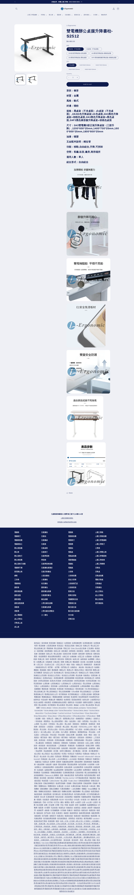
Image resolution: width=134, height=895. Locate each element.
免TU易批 (56, 732)
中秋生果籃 (83, 829)
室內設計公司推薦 (68, 675)
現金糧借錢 (48, 751)
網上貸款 (66, 726)
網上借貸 (74, 726)
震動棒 (58, 762)
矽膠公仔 (94, 753)
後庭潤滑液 (74, 813)
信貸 (79, 721)
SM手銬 (50, 802)
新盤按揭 (56, 743)
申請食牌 (44, 699)
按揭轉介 (89, 718)
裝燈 (47, 659)
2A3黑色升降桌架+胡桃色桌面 (101, 53)
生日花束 (71, 824)
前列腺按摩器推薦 (49, 818)
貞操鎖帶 (40, 810)
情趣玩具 (88, 759)
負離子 (68, 859)
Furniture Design (51, 713)
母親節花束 (62, 826)
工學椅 (97, 548)
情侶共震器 (59, 797)
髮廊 (68, 843)
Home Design (92, 708)
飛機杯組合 (43, 786)
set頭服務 (88, 878)
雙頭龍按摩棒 (72, 764)
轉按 (90, 735)
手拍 (62, 805)
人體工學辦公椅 (101, 552)
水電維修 (88, 656)
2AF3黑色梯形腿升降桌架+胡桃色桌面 (104, 57)
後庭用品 (77, 810)
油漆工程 (76, 659)
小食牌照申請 (95, 699)
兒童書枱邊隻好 (47, 567)
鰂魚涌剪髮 (92, 845)
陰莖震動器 (95, 791)
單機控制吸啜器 (56, 772)
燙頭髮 (85, 859)
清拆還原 (64, 651)
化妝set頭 (71, 878)
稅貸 (95, 726)
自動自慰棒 (68, 767)
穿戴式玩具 (95, 780)
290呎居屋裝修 (67, 681)
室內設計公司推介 (54, 675)
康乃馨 (78, 835)
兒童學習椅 (45, 556)
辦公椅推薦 (18, 548)
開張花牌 (87, 826)
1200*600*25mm (86, 65)
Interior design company (77, 708)
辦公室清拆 (58, 654)
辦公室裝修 (58, 648)
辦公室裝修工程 (39, 648)
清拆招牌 (81, 654)
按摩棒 (52, 762)
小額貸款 (50, 726)
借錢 (98, 716)
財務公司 (50, 718)
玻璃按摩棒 (69, 770)
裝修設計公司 (84, 672)
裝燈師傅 (53, 659)
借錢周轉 (92, 748)
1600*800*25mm (75, 70)
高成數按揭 (80, 745)
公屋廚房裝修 (63, 686)
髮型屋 (64, 843)
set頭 (77, 878)
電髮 (40, 875)
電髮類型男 (48, 889)
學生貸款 (92, 732)
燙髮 (81, 859)
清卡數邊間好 (93, 751)
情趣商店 (96, 759)
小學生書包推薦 (47, 603)
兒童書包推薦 (46, 607)
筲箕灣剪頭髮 (92, 848)
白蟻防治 (73, 667)
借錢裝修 (84, 724)
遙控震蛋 (50, 778)
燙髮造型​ (91, 859)
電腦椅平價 (18, 567)
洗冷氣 (82, 662)
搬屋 (49, 670)
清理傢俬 (72, 651)
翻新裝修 (45, 689)
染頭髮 (83, 856)
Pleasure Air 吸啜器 (52, 775)
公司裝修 (96, 691)
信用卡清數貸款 (65, 751)
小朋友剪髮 (59, 867)
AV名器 (67, 786)
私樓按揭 (72, 743)
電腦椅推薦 (18, 540)
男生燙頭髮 (46, 883)
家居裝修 (52, 643)
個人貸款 (60, 724)
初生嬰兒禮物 (73, 829)
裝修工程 (79, 645)
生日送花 (79, 824)
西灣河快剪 (88, 851)
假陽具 (39, 799)
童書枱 (44, 579)
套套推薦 (51, 821)
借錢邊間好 (80, 718)
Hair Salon (45, 843)
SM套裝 (83, 799)
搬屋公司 (70, 670)
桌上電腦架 (18, 615)
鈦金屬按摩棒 (58, 770)
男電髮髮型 (57, 889)
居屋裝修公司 (89, 678)
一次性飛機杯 (76, 789)
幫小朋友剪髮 (68, 867)
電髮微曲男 (84, 875)
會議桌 (76, 705)
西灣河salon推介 (62, 845)
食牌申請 (37, 699)
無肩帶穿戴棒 (60, 783)
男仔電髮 (69, 875)
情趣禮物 (77, 797)
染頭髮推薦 (91, 856)
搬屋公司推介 (79, 670)
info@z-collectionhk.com (67, 522)
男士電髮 (57, 856)
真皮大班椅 (72, 579)
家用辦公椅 (18, 571)
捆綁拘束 (94, 799)
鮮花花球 (75, 840)
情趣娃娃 (73, 756)
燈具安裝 (61, 659)
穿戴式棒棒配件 (49, 783)
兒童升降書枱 (46, 571)
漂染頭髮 (37, 859)
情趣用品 (38, 762)
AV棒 (97, 764)
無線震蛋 (92, 778)
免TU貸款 (78, 729)
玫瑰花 (52, 835)
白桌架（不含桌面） (93, 49)
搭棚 (62, 662)
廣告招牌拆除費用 (54, 656)
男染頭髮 (37, 872)
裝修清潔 (97, 664)
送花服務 (95, 821)
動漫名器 (85, 786)
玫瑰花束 (45, 835)
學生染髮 (68, 870)
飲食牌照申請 (94, 697)
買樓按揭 (64, 743)
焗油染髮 (42, 870)
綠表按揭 (42, 745)
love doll (81, 756)
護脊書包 (44, 587)
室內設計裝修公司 (71, 672)
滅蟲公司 (79, 664)
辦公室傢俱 (61, 705)
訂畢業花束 (38, 826)
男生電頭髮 (55, 886)
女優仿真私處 (76, 786)
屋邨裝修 (54, 686)
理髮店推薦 (57, 843)
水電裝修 (96, 656)
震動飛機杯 (44, 789)
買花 (81, 840)
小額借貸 (58, 726)
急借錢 (38, 718)
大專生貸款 (44, 735)
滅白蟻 (81, 667)
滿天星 (43, 837)
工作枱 (82, 705)
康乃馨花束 (70, 835)
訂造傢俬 (90, 648)
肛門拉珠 (47, 813)
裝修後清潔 (88, 664)
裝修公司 (86, 645)
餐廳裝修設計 (46, 697)
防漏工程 (41, 659)
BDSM (61, 799)
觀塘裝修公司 (39, 694)
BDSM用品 (69, 799)
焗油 (78, 862)
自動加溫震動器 (84, 780)
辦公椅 (16, 552)
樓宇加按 (56, 737)
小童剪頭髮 (76, 864)
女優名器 (60, 786)
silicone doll (89, 756)
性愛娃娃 (86, 753)
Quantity (69, 73)
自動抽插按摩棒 (48, 767)
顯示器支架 (72, 607)
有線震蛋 (45, 780)
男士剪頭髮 (88, 853)
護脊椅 (16, 587)
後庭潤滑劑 (95, 813)
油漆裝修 (83, 659)
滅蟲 (68, 664)
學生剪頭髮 (95, 867)
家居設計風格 (69, 645)
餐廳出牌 (52, 699)
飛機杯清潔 (57, 791)
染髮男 (92, 870)
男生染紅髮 (65, 872)
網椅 (16, 575)
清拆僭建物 (49, 651)
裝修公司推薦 (94, 672)
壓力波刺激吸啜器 (91, 772)
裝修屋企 (86, 675)
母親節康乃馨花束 (89, 835)
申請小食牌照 (38, 702)
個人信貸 (68, 724)
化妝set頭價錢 (51, 878)
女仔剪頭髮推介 (48, 856)
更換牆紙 (43, 670)
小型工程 (39, 664)
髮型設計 (45, 853)
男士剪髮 (70, 853)
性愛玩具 (46, 762)
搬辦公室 (96, 670)
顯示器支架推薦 (74, 611)
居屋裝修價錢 (69, 678)
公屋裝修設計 (55, 683)
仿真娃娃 (58, 756)
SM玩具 (77, 799)
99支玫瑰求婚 (91, 832)
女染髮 (68, 889)
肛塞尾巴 (59, 813)
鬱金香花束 (78, 837)
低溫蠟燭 (82, 805)
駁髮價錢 (78, 880)
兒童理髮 (40, 867)
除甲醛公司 (65, 667)
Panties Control (68, 778)
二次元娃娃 (73, 759)
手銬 (44, 802)
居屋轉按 (89, 737)
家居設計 (60, 645)
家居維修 (42, 645)
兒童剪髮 (92, 864)
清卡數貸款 (77, 751)
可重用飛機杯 (65, 789)
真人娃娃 (50, 756)
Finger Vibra (72, 780)
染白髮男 (73, 872)
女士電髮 (74, 856)
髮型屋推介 (74, 843)
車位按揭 (89, 740)
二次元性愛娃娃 (61, 759)
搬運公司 (62, 670)
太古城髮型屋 (54, 848)
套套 (57, 821)
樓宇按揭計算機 (54, 748)
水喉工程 (65, 656)
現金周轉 (39, 751)
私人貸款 (93, 721)
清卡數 (55, 751)
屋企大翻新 (95, 686)
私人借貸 (43, 724)
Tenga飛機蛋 (92, 789)
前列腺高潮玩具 (67, 794)
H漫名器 (92, 786)
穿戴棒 (69, 783)
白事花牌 (55, 829)
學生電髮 (52, 875)
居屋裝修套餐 (58, 678)
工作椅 (16, 579)
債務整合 (47, 721)
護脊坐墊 (17, 595)
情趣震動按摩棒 (67, 762)
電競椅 (70, 532)
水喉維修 (73, 656)
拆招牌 (74, 654)
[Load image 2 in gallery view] (32, 79)
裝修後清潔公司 (41, 667)
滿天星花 (50, 837)
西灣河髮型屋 (51, 845)
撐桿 (76, 805)
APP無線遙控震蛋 (81, 778)
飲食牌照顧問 (83, 697)
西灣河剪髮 (93, 843)
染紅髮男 (57, 872)
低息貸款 (72, 721)
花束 (35, 824)
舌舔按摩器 (79, 772)
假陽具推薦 (54, 799)
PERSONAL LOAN (85, 726)
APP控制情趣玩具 (93, 794)
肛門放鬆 (45, 816)
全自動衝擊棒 (78, 767)
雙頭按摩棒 (62, 764)
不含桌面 (71, 65)
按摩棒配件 (87, 770)
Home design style (51, 710)
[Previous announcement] (15, 2)
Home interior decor (80, 710)
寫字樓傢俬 (99, 603)
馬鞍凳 (16, 611)
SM (88, 799)
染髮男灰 (94, 872)
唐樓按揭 (69, 740)
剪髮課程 (54, 862)
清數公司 (58, 718)
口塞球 (95, 802)
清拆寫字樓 (67, 654)
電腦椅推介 (18, 544)
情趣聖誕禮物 (86, 797)
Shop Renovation (40, 716)
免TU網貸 (64, 732)
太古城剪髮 (73, 848)
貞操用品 (77, 807)
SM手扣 (56, 802)
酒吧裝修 (96, 694)
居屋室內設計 (48, 678)
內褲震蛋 (58, 778)
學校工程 (66, 648)
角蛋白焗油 (84, 862)
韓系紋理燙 (63, 883)
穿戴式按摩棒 (77, 783)
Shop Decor (52, 716)
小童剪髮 (68, 864)
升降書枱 (98, 587)
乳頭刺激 (54, 807)
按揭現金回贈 (82, 748)
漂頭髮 (97, 856)
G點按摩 (49, 764)
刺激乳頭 (62, 807)
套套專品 (79, 818)
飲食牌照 (74, 697)
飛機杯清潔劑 (66, 791)
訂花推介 (87, 821)
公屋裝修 (46, 683)
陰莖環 (36, 797)
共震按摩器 (69, 797)
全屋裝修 (67, 643)
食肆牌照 (67, 699)
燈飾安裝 (68, 659)
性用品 (64, 753)
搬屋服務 (55, 670)
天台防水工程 (49, 664)
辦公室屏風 (90, 705)
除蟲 (73, 664)
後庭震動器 (86, 816)
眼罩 (72, 802)
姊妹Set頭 (37, 880)
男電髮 (63, 875)
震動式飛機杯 (54, 789)
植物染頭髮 (62, 859)
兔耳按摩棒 (82, 764)
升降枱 (97, 567)
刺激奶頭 (69, 807)
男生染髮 (51, 872)
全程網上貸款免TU (90, 729)
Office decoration (78, 716)
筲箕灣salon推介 (69, 851)
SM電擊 (47, 807)
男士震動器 (86, 791)
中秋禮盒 (92, 829)
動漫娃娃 (81, 759)
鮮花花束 (67, 840)
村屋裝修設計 (69, 689)
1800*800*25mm (91, 70)
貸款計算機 (70, 735)
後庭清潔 (77, 816)
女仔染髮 (83, 889)
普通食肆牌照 (76, 699)
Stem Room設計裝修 (78, 648)
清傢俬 (87, 651)
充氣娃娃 (44, 759)
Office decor (91, 716)
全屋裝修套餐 (77, 643)
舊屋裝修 (52, 689)
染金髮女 (71, 891)
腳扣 (62, 802)
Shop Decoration (91, 713)
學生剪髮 (87, 867)
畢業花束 (95, 824)
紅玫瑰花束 (61, 835)
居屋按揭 (80, 737)
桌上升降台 (18, 619)
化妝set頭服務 (62, 878)
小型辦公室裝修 (86, 694)
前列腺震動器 (62, 818)
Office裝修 (75, 691)
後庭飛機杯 (77, 791)
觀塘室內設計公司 (51, 694)
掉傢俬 (93, 651)
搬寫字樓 (88, 670)
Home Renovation (65, 710)
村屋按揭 (50, 740)
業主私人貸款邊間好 (66, 729)
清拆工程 (57, 651)
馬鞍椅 (16, 607)
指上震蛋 (64, 780)
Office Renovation (64, 716)
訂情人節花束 (61, 824)
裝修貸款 (76, 724)
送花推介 (73, 832)
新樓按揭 (48, 743)
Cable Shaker (54, 780)
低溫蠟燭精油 (92, 805)
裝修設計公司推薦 (40, 675)
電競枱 (70, 548)
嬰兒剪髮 (93, 880)
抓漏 (35, 659)
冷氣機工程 (40, 662)
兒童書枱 (44, 532)
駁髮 (73, 880)
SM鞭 (57, 805)
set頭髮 (82, 878)
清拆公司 (49, 654)
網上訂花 (79, 821)
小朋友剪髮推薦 (49, 867)
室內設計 (37, 643)
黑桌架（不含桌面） (75, 49)
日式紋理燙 (81, 883)
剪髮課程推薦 (71, 862)
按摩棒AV (38, 767)
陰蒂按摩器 (79, 775)
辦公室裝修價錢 (64, 691)
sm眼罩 (78, 802)
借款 (43, 718)
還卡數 (84, 751)
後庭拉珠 (40, 813)
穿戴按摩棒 (87, 783)
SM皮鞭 (51, 805)
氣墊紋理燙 (40, 886)
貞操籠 (47, 810)
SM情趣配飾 (55, 810)
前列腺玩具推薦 (79, 794)
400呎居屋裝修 (91, 681)
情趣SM (70, 810)
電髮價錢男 (89, 886)
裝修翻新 (37, 689)
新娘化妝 (44, 880)
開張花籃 (79, 826)
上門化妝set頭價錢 (64, 880)
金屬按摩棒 (49, 770)
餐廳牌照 (59, 699)
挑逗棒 (71, 805)
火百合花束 (68, 837)
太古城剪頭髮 (44, 848)
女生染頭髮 (76, 889)
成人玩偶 (52, 759)
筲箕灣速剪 (96, 851)
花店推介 (65, 832)
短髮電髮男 (92, 875)
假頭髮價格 (46, 862)
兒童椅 (43, 544)
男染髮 (97, 870)
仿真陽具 (40, 770)
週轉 (98, 748)
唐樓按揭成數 (79, 740)
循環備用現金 (82, 732)
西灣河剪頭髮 (83, 843)
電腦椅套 (17, 583)
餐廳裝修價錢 (57, 697)
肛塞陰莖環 (50, 797)
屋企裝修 (79, 675)
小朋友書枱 (45, 575)
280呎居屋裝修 (43, 681)
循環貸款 (73, 732)
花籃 (93, 826)
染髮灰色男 (87, 872)
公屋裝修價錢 (85, 686)
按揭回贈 (64, 748)
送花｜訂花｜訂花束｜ (68, 821)
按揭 (85, 735)
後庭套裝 (92, 810)
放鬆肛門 (53, 816)
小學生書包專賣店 (47, 611)
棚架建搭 (76, 662)
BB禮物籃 (63, 829)
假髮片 (39, 862)
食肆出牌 (85, 699)
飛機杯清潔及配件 (45, 791)
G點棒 (55, 764)
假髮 (96, 859)
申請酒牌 (78, 702)
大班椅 (70, 571)
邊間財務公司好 (68, 718)
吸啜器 (94, 770)
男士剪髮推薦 (79, 853)
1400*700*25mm (102, 65)
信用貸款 (85, 721)
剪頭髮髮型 (53, 853)
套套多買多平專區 (40, 821)
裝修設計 (60, 643)
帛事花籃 (46, 829)
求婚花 (54, 826)
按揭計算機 (90, 745)
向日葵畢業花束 (56, 840)
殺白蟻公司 (89, 667)
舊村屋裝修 (79, 689)
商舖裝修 (50, 648)
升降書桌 (98, 583)
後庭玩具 (84, 810)
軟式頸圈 (40, 805)
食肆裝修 (66, 697)
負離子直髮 (75, 859)
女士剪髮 (39, 856)
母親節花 (71, 826)
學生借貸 (53, 735)
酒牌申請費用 (88, 702)
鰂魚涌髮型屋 (83, 845)
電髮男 (58, 875)
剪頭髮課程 (62, 862)
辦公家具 (69, 705)
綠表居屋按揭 (51, 745)
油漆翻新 (91, 659)
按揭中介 (97, 718)
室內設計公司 (48, 672)
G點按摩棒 (40, 764)
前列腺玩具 (57, 794)
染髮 (79, 856)
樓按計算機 (43, 748)
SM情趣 (63, 810)
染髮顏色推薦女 (92, 889)
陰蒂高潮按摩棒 (90, 775)
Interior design (46, 708)
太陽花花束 (45, 840)
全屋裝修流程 (87, 643)
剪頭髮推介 (46, 864)
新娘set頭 (96, 878)
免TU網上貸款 (46, 732)
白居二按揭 (90, 743)
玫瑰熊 (49, 832)
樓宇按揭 (43, 737)
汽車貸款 (51, 724)
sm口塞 (89, 802)
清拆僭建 (40, 651)
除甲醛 (50, 667)
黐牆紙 (36, 670)
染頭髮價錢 (53, 859)
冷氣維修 (49, 662)
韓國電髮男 (80, 886)
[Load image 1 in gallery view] (20, 79)
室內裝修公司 (59, 672)
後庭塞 (66, 813)
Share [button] (71, 493)
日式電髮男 (64, 886)
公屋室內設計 (77, 683)
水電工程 (81, 656)
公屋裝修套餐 (74, 686)
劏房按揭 (80, 743)
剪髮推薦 (53, 864)
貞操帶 (90, 807)
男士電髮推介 (66, 856)
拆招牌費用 (43, 656)
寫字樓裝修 (63, 694)
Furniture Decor (78, 713)
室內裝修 (45, 643)
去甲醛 (57, 667)
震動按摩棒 (79, 762)
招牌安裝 (89, 654)
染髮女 (63, 889)
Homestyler (38, 710)
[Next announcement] (119, 2)
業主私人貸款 (53, 729)
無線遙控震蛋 (69, 775)
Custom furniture (64, 713)
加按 (95, 735)
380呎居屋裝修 (79, 681)
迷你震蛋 (43, 778)
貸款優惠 (79, 735)
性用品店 (71, 753)
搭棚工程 (68, 662)
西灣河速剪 (38, 853)
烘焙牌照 (48, 702)
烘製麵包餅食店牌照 (59, 702)
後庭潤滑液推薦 (84, 813)
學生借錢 (61, 735)
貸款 (66, 721)
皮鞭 (45, 805)
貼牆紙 (97, 667)
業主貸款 (43, 729)
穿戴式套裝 (38, 783)
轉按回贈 (72, 748)
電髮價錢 (46, 875)
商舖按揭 (71, 745)
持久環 (42, 797)
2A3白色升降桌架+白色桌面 (78, 53)
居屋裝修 (94, 675)
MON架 (71, 615)
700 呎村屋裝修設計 (92, 689)
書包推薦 (44, 599)
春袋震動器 (47, 794)
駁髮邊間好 (86, 880)
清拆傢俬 (80, 651)
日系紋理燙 (71, 883)
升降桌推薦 (99, 575)
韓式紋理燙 (55, 883)
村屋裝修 (60, 689)
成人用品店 (46, 753)
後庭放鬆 (37, 816)
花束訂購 (42, 824)
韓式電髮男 (72, 886)
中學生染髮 (75, 870)
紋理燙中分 (90, 883)
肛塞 (53, 813)
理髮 (51, 843)
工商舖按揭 (62, 745)
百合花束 (59, 837)
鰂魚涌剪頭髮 (73, 845)
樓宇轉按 (64, 737)
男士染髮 (44, 872)
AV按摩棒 (91, 764)
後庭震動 (94, 816)
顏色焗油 (49, 870)
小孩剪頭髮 (84, 864)
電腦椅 (16, 532)
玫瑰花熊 (57, 832)
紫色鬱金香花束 (89, 837)
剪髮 (94, 840)
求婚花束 (47, 826)
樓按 (50, 737)
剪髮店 (38, 843)
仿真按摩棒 (88, 767)
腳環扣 (67, 802)
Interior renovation (60, 708)
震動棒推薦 (88, 762)
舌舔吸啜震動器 (68, 772)
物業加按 (72, 737)
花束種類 (81, 832)
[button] (16, 9)
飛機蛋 (84, 789)
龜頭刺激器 (38, 794)
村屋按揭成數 (60, 740)
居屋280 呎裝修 (55, 681)
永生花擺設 (41, 832)
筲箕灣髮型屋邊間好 (55, 851)
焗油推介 (91, 862)
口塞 (83, 802)
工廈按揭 (97, 740)
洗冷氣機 (89, 662)
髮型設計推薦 (62, 853)
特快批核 (39, 721)
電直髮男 (76, 875)
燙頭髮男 (39, 883)
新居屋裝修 (79, 678)
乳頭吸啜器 (45, 772)
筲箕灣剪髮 (44, 851)
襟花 (40, 829)
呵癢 (66, 805)
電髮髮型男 (40, 889)
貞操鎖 (83, 807)
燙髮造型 (42, 878)
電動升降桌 (99, 579)
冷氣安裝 (56, 662)
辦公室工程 (95, 645)
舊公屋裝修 (87, 683)
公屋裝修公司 (66, 683)
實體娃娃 (66, 756)
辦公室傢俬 (99, 599)
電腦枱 (70, 563)
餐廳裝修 (37, 697)
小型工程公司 (60, 664)
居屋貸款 (42, 726)
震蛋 (61, 775)
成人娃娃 (43, 756)
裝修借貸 (92, 724)
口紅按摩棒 (78, 770)
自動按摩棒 (59, 767)
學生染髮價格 (84, 870)
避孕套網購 (88, 818)
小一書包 (44, 615)
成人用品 (37, 753)
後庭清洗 (60, 816)
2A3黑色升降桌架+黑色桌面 (78, 57)
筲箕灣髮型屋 (82, 848)
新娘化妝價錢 (53, 880)
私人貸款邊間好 (57, 721)
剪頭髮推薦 (61, 864)
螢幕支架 (71, 591)
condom (96, 818)
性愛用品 (78, 753)
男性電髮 (48, 886)
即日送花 (87, 824)
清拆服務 (42, 654)
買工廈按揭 (40, 743)
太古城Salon (64, 848)
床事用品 (72, 818)
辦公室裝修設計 (52, 691)
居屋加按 (42, 740)
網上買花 (88, 840)
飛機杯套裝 (52, 786)
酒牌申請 (71, 702)
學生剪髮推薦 (78, 867)
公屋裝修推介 (45, 686)
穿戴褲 (95, 783)
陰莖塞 (40, 807)
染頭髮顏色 (45, 859)
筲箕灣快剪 (79, 851)
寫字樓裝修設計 (73, 694)
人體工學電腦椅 (101, 540)
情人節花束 (51, 824)
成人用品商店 (56, 753)
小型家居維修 (51, 645)
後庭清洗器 (69, 816)
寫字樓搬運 (38, 672)
